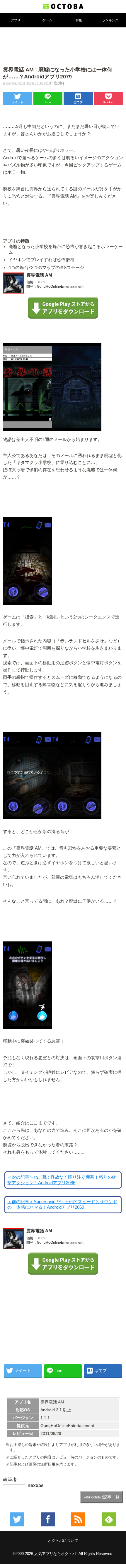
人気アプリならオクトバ (55, 1553)
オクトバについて (63, 1540)
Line (48, 102)
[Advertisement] (63, 46)
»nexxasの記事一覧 (102, 1497)
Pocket (108, 102)
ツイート (17, 102)
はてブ (78, 102)
